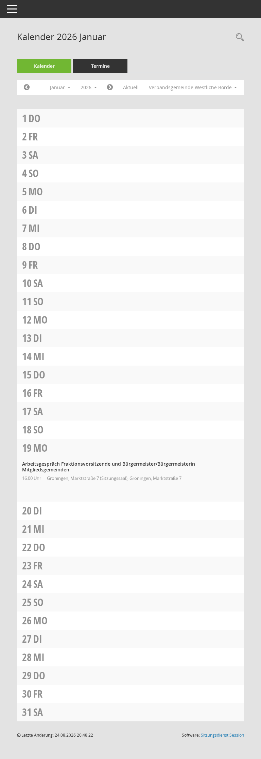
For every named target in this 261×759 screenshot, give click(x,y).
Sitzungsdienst (222, 735)
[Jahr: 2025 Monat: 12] (27, 87)
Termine (100, 66)
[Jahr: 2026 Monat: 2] (110, 87)
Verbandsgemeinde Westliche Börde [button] (191, 87)
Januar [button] (58, 87)
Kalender (44, 66)
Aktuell (131, 87)
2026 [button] (87, 87)
